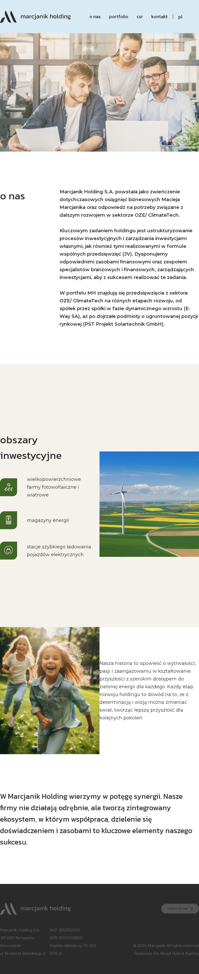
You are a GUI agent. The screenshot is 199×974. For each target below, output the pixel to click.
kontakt (159, 16)
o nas (95, 16)
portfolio (118, 16)
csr (140, 16)
